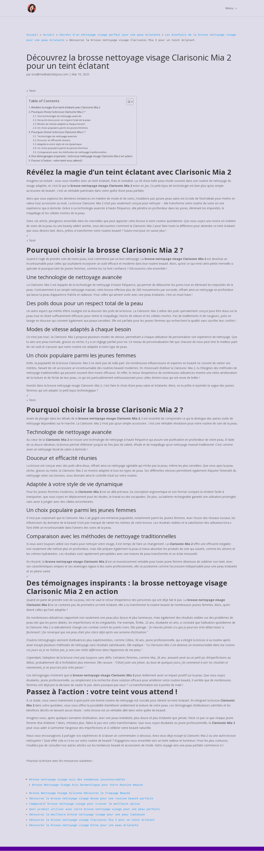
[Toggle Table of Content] (127, 101)
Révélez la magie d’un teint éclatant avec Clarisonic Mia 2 (65, 107)
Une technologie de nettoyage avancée (59, 116)
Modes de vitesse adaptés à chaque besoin (61, 123)
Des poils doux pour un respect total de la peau (64, 120)
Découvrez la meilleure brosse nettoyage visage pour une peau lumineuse (87, 814)
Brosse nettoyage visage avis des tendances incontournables (77, 779)
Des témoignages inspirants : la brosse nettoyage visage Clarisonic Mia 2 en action (81, 156)
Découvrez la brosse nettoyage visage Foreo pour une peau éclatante (83, 825)
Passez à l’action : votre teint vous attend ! (56, 160)
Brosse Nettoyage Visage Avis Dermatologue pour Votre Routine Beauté (87, 785)
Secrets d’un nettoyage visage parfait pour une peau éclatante (109, 34)
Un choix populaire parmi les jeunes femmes (62, 127)
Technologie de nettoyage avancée (57, 136)
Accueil (32, 34)
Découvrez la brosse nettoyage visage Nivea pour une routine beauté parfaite (91, 798)
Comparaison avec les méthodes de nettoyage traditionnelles (71, 152)
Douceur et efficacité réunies (53, 140)
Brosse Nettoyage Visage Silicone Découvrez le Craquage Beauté (79, 793)
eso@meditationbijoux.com (50, 74)
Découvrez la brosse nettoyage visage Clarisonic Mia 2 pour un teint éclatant (92, 820)
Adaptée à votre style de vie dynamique (59, 144)
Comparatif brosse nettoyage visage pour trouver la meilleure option (84, 803)
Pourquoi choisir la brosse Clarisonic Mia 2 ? (58, 112)
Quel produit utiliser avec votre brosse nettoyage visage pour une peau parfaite (94, 809)
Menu (229, 8)
